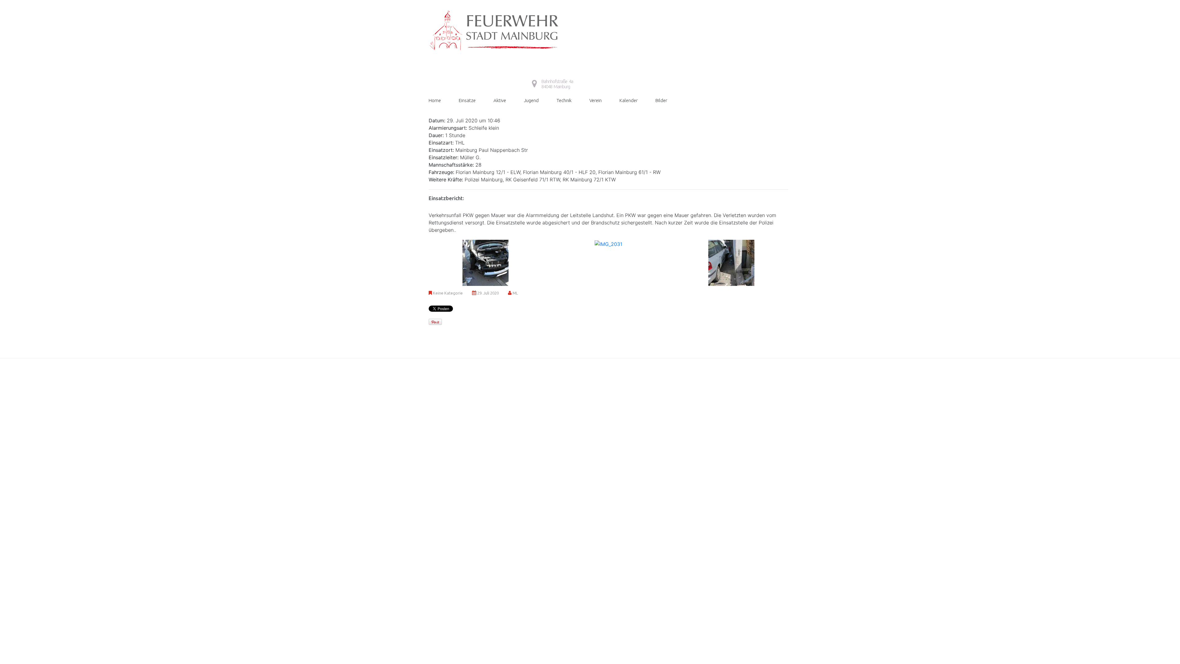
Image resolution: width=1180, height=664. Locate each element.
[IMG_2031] (608, 243)
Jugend (531, 100)
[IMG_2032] (731, 262)
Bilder (661, 100)
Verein (595, 100)
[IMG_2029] (485, 262)
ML (515, 293)
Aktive (500, 100)
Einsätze (467, 100)
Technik (564, 100)
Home (435, 100)
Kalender (629, 100)
